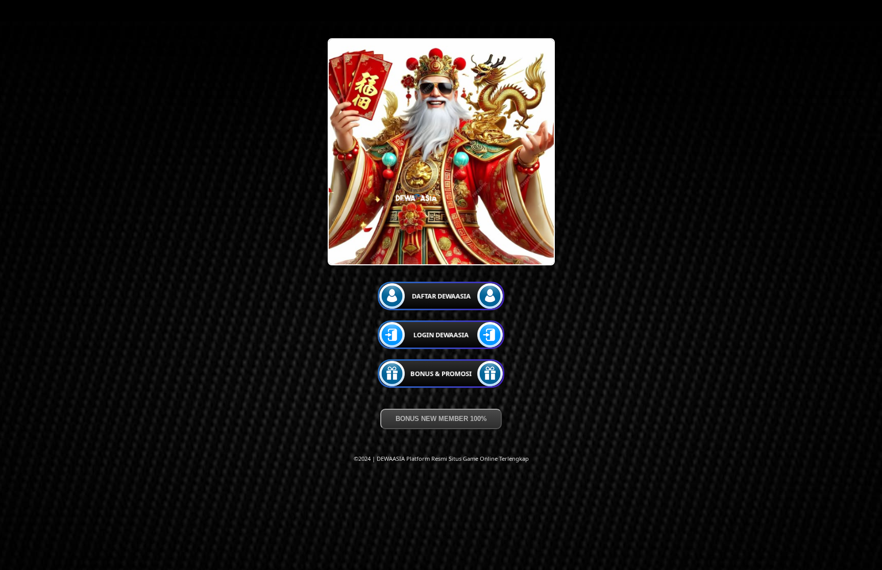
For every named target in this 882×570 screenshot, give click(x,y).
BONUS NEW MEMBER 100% (441, 419)
